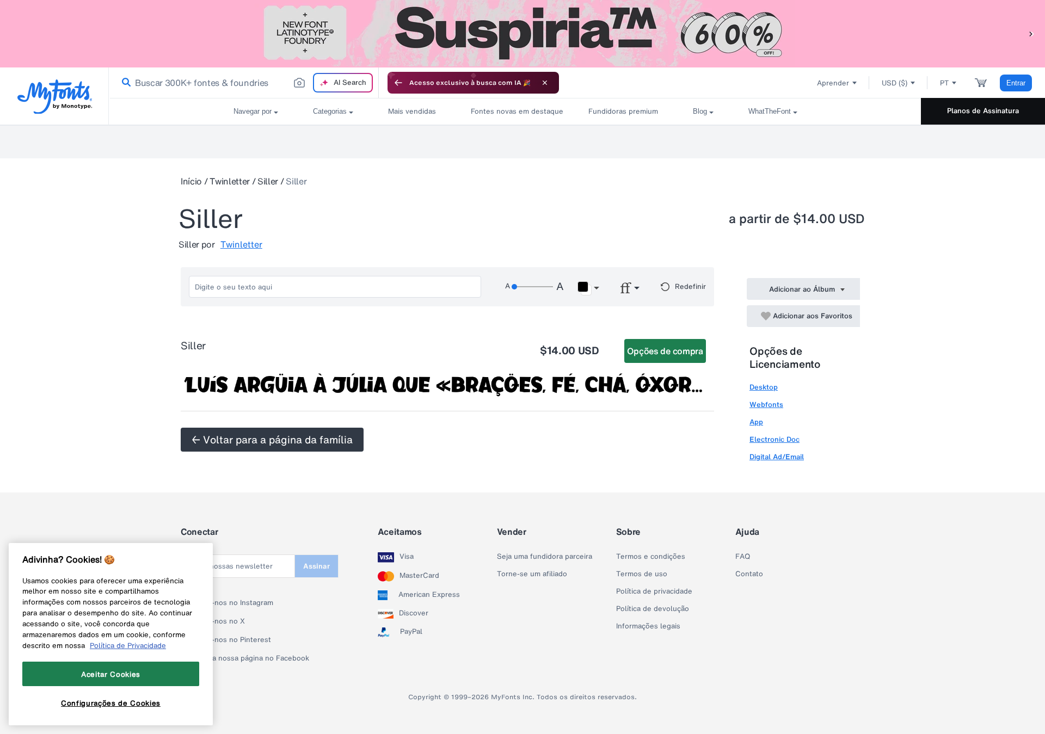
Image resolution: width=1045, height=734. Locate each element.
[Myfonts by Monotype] (54, 97)
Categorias (330, 111)
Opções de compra (665, 350)
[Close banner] (544, 82)
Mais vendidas (412, 111)
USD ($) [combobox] (894, 83)
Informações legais (648, 626)
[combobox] (244, 82)
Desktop (763, 387)
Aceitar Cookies (110, 674)
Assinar (316, 566)
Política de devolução (652, 609)
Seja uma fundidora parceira (544, 556)
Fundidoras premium (623, 111)
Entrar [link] (1015, 83)
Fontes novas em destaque (512, 111)
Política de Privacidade (128, 645)
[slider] (532, 286)
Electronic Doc (774, 439)
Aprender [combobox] (833, 83)
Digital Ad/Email (776, 457)
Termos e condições (650, 556)
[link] (124, 83)
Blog (700, 111)
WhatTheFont (769, 111)
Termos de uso (641, 574)
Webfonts (766, 404)
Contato (749, 574)
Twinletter (230, 181)
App (756, 422)
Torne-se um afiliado (532, 574)
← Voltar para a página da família (272, 439)
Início (191, 181)
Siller (267, 181)
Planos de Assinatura (983, 111)
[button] (1031, 33)
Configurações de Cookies (111, 703)
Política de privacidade (654, 591)
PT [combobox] (944, 83)
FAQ (742, 556)
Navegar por (252, 111)
